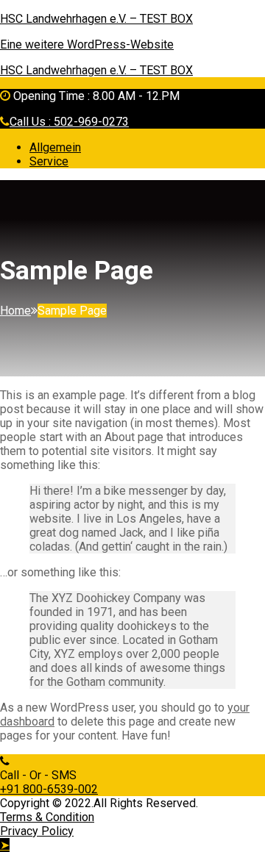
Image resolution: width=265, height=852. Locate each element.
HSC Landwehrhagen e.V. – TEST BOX (96, 19)
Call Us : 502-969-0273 (69, 122)
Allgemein (55, 147)
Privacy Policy (37, 831)
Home (15, 311)
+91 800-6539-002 (49, 789)
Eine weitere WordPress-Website (87, 44)
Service (48, 161)
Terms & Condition (47, 817)
